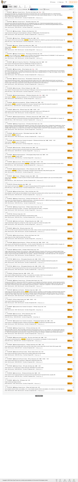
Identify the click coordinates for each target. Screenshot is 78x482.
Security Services (18, 161)
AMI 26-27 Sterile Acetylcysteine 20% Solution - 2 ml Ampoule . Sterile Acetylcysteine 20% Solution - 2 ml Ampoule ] (26, 208)
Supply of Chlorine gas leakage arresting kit (13, 381)
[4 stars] (15, 9)
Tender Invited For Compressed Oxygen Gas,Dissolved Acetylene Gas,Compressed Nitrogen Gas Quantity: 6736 (26, 149)
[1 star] (12, 9)
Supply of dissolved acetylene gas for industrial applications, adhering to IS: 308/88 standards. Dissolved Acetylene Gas (27, 32)
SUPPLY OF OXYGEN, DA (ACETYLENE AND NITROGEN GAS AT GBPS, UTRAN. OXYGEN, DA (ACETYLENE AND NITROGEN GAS (31, 229)
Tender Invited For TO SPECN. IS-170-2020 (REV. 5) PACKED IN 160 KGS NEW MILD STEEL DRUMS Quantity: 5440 (30, 170)
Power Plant (17, 109)
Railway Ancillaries (17, 31)
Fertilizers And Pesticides (19, 221)
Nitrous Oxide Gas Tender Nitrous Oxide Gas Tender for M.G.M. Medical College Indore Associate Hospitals (25, 353)
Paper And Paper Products (19, 191)
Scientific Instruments (19, 133)
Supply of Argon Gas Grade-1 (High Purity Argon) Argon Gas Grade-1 (18, 237)
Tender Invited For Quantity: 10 (13, 134)
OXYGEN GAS (8, 308)
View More (39, 395)
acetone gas (25, 9)
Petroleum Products (18, 365)
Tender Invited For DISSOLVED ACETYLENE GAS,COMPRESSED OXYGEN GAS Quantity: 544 (23, 63)
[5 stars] (16, 9)
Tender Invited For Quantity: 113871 (13, 156)
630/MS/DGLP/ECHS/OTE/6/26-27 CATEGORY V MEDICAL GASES (18, 315)
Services (53, 2)
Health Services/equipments (20, 102)
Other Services (17, 259)
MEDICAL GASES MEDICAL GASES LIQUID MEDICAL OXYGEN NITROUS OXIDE (21, 215)
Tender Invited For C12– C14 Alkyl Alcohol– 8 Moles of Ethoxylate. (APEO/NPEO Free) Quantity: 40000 (24, 367)
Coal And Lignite (18, 88)
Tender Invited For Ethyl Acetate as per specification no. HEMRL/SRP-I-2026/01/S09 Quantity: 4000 (23, 360)
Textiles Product (17, 38)
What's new (61, 2)
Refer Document (11, 17)
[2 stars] (13, 9)
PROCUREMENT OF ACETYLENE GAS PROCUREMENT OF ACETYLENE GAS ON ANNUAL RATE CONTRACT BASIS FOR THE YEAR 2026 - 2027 (34, 193)
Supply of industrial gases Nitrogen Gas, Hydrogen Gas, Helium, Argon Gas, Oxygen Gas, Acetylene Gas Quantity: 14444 (27, 222)
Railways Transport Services (19, 12)
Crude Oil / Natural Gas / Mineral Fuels (21, 62)
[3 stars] (14, 9)
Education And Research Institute (21, 337)
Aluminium (16, 45)
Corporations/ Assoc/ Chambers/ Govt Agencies (23, 140)
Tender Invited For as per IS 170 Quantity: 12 (15, 142)
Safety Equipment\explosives (20, 95)
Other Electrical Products (19, 235)
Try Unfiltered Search (34, 9)
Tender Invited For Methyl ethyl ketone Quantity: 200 (14, 301)
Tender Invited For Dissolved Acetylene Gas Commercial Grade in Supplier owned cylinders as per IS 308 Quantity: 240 (27, 111)
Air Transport (17, 176)
